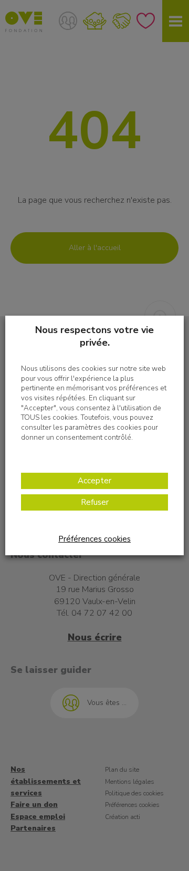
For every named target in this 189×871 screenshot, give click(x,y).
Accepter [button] (94, 480)
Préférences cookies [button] (94, 539)
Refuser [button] (95, 502)
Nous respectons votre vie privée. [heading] (94, 336)
